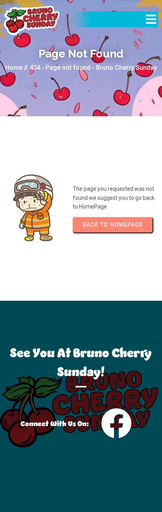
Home (13, 67)
